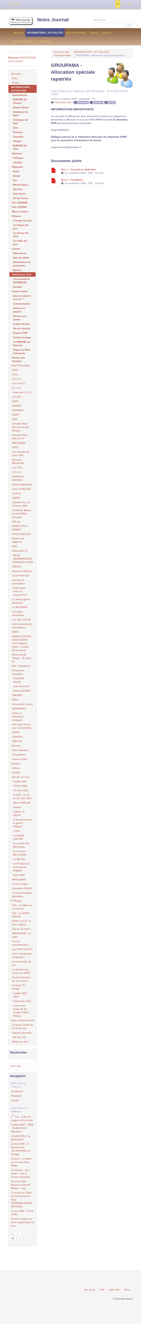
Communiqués (21, 303)
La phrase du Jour (21, 234)
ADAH (15, 401)
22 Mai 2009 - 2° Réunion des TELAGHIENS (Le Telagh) (20, 1149)
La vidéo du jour (20, 242)
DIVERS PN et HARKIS (20, 528)
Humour (16, 216)
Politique (18, 158)
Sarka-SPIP (114, 1290)
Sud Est (17, 189)
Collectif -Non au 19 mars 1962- (21, 504)
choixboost (82, 102)
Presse (16, 82)
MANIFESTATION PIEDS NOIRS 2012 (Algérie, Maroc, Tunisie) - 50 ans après (21, 643)
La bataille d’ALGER (18, 837)
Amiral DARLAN (21, 802)
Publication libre (62, 55)
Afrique (17, 141)
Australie (18, 136)
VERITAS (17, 741)
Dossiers (106, 32)
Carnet (16, 248)
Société (111, 102)
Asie (15, 127)
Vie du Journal (21, 328)
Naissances (20, 253)
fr (117, 4)
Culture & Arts (21, 324)
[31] (13, 1238)
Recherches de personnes (22, 264)
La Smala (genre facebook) (21, 601)
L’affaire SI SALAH (19, 813)
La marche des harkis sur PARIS (21, 971)
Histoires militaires (22, 571)
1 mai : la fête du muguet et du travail (22, 1118)
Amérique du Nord (20, 114)
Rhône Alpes (20, 184)
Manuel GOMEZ (22, 690)
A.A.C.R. (16, 379)
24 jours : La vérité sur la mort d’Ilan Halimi (21, 1162)
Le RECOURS (19, 607)
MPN (14, 370)
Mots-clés (15, 1066)
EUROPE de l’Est (20, 147)
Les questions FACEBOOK (21, 281)
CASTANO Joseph (18, 680)
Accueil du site (61, 52)
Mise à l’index (20, 211)
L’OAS (16, 831)
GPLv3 (127, 1290)
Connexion (15, 4)
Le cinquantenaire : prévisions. (22, 894)
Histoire (16, 768)
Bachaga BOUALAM (18, 461)
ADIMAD (16, 405)
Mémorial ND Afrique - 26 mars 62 (21, 658)
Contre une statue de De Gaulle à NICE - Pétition (21, 1010)
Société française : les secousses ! (22, 979)
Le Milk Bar (19, 859)
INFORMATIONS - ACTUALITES (45, 32)
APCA (15, 447)
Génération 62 (20, 550)
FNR (14, 546)
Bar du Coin (19, 1037)
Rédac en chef (20, 1041)
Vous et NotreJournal (24, 41)
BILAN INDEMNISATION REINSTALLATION (23, 559)
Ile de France (20, 198)
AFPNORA (18, 410)
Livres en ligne (20, 883)
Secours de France (22, 704)
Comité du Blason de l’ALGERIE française (21, 513)
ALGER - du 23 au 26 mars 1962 (22, 796)
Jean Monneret (21, 686)
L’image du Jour (22, 220)
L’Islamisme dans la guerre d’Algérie (22, 823)
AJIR (14, 419)
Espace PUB (20, 333)
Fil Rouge (45, 41)
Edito (15, 78)
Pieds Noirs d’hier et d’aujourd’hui (20, 591)
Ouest (16, 175)
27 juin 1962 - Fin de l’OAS (22, 1213)
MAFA (15, 632)
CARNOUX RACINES (18, 478)
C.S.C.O (16, 472)
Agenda (16, 270)
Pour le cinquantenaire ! (21, 943)
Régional (17, 167)
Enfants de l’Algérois (18, 540)
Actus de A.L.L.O (22, 392)
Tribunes (93, 32)
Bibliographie (19, 879)
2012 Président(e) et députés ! (22, 955)
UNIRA (15, 732)
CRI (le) (16, 521)
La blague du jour (21, 227)
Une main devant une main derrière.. (22, 726)
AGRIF (15, 414)
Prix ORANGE (20, 202)
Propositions (18, 754)
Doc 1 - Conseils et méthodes (78, 169)
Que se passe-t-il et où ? (22, 297)
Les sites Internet (21, 619)
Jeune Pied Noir (20, 575)
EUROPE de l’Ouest (20, 101)
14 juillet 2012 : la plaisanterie (20, 1138)
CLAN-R (16, 493)
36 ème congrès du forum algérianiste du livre (22, 1222)
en (129, 4)
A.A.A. (15, 374)
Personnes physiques (18, 672)
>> (128, 25)
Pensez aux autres (19, 318)
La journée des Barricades (21, 845)
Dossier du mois (21, 777)
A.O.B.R (16, 396)
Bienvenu (18, 32)
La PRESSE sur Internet (22, 343)
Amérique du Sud (20, 121)
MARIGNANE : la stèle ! (21, 935)
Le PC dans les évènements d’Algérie (21, 867)
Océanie (18, 132)
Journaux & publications (18, 582)
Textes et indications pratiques (18, 716)
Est (15, 180)
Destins (16, 772)
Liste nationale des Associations (22, 626)
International (19, 95)
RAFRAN (17, 695)
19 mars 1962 (20, 790)
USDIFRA (17, 736)
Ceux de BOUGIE (21, 489)
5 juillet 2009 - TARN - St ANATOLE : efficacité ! (22, 1128)
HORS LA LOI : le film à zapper (21, 923)
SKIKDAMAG (19, 708)
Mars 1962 (19, 875)
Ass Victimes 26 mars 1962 (20, 453)
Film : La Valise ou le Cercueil (22, 907)
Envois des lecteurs (18, 359)
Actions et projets (19, 310)
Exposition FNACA (22, 888)
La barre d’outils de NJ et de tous (22, 1026)
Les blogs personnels (18, 613)
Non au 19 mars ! (21, 929)
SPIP (102, 1290)
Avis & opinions (20, 750)
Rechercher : (101, 20)
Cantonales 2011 (22, 1001)
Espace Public (19, 759)
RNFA (15, 699)
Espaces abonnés (21, 1032)
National (17, 153)
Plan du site (89, 1290)
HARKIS (16, 566)
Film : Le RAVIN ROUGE (20, 915)
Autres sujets (20, 291)
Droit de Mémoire (21, 534)
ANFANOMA (18, 443)
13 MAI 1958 (20, 786)
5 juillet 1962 (20, 781)
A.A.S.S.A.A (18, 383)
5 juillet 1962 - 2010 (20, 995)
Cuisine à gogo (22, 337)
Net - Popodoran (21, 666)
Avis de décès (21, 257)
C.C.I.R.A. (17, 467)
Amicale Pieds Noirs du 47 (19, 437)
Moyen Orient (21, 107)
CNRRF (16, 497)
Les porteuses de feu (21, 963)
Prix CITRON (19, 207)
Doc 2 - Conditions (72, 179)
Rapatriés (98, 102)
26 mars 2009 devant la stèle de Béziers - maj (20, 1185)
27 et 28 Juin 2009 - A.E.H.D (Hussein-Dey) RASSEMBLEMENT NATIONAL (22, 1199)
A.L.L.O (16, 388)
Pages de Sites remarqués (21, 351)
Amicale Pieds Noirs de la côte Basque (20, 427)
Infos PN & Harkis (75, 32)
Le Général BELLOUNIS (19, 853)
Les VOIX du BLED (22, 949)
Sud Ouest (19, 193)
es (123, 4)
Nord (16, 171)
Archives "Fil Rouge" (18, 987)
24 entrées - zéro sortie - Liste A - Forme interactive (20, 1173)
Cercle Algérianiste (22, 484)
